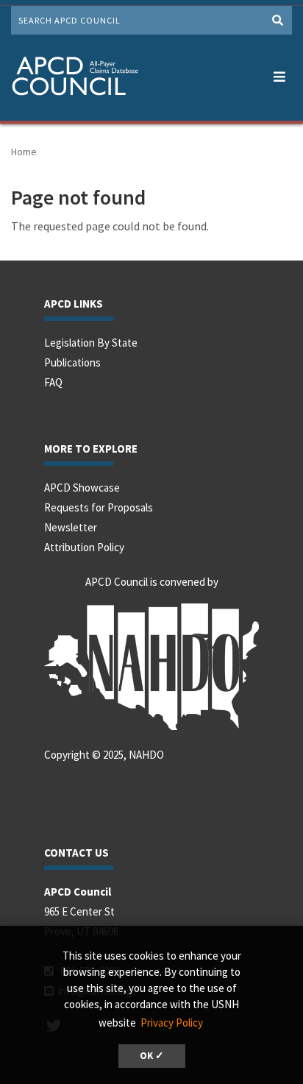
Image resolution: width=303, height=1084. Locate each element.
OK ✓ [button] (152, 1055)
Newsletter (70, 527)
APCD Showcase (82, 488)
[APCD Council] (75, 78)
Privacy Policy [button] (171, 1023)
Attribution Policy (84, 547)
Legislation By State (91, 343)
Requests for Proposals (98, 507)
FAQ (53, 382)
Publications (72, 362)
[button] (279, 73)
